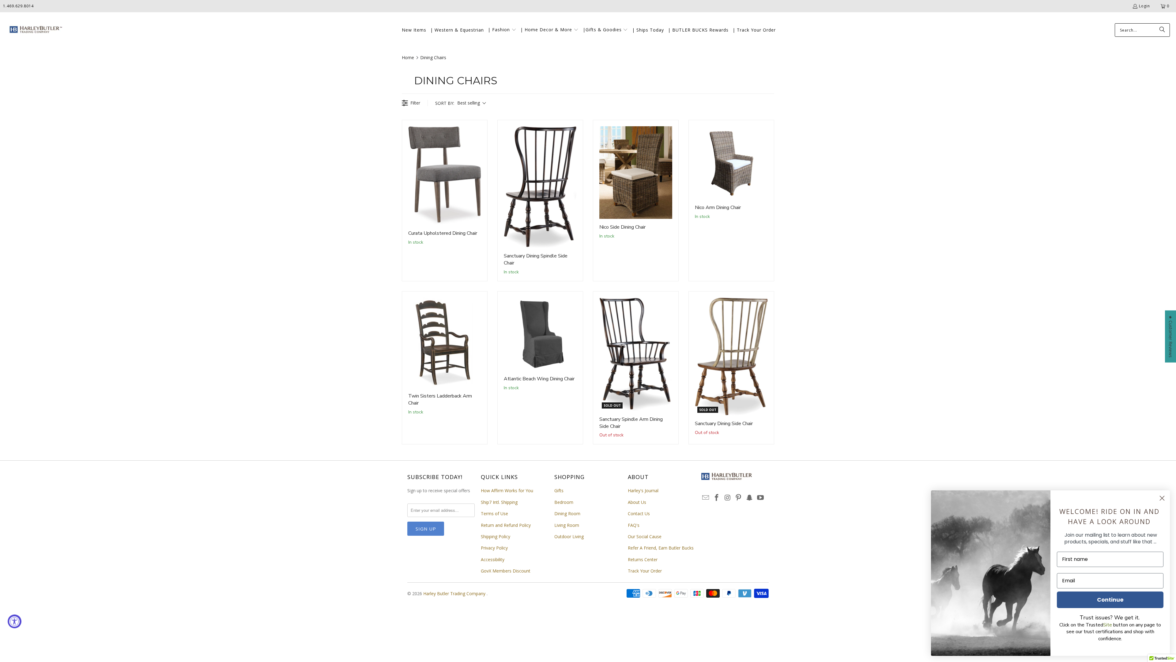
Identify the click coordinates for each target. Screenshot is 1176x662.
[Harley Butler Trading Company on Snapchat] (749, 497)
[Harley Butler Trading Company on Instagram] (727, 497)
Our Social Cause (645, 536)
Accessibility (492, 559)
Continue (1110, 599)
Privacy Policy (494, 548)
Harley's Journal (643, 490)
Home (408, 57)
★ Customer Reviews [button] (1171, 336)
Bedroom (563, 502)
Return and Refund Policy (506, 525)
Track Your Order (645, 571)
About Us (637, 502)
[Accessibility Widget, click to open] (14, 621)
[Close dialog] (1162, 498)
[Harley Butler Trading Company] (34, 30)
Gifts (559, 490)
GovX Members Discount (505, 571)
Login (1144, 6)
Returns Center (643, 559)
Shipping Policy (495, 536)
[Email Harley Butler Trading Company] (705, 497)
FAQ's (633, 525)
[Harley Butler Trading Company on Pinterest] (738, 497)
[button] (502, 30)
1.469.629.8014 (18, 6)
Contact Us (639, 513)
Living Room (566, 525)
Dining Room (567, 513)
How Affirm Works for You (507, 490)
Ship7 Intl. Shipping (499, 502)
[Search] (1162, 30)
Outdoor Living (569, 536)
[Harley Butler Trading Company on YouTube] (760, 497)
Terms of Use (494, 513)
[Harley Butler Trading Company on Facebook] (717, 497)
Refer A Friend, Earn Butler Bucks (661, 548)
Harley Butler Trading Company (455, 593)
